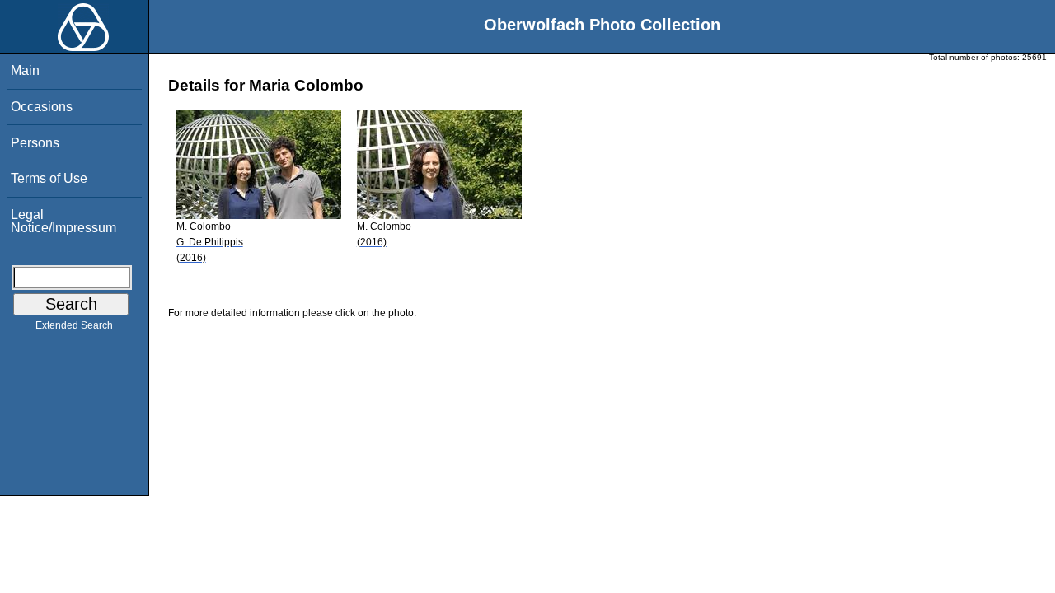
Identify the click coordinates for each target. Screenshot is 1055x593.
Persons (35, 143)
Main (25, 70)
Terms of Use (49, 178)
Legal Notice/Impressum (63, 221)
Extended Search (74, 325)
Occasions (42, 107)
